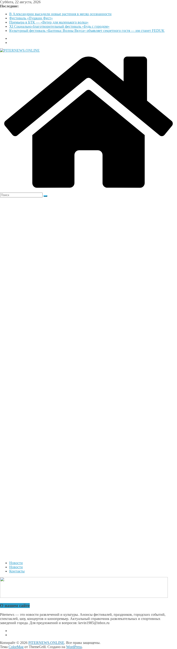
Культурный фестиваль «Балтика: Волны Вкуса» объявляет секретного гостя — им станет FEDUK (87, 31)
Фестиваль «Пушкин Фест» (31, 18)
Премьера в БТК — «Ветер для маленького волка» (48, 22)
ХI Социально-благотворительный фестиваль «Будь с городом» (59, 26)
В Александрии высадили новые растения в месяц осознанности (60, 14)
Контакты (17, 571)
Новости (16, 563)
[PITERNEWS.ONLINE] (88, 190)
